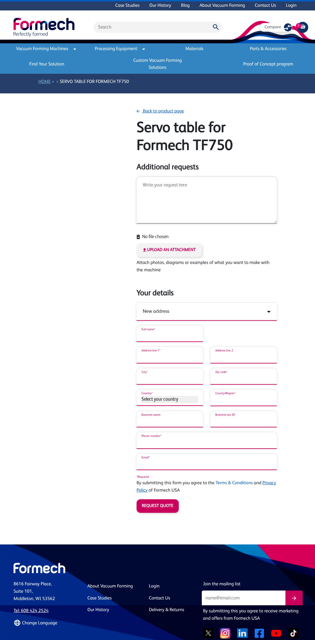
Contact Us (265, 5)
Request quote (157, 506)
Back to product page (163, 111)
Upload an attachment (171, 250)
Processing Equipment (116, 49)
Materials (194, 49)
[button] (47, 623)
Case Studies (127, 5)
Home (44, 82)
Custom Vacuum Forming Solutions (157, 64)
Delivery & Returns (166, 610)
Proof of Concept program (268, 64)
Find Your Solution (46, 64)
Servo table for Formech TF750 (94, 82)
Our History (160, 5)
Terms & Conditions (234, 483)
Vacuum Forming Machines (42, 49)
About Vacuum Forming (222, 5)
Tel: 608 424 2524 (31, 611)
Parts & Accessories (268, 49)
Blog (185, 5)
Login (291, 5)
